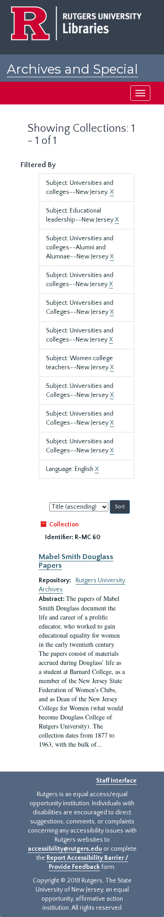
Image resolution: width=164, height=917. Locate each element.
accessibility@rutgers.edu (65, 849)
